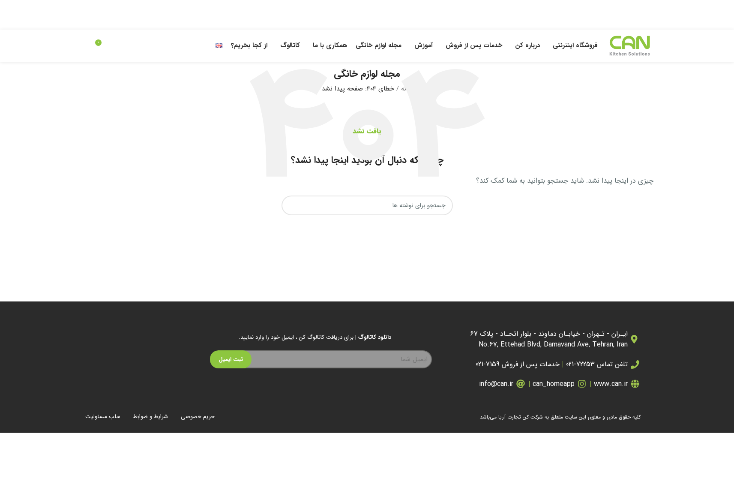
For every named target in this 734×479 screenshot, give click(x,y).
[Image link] (128, 374)
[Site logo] (629, 45)
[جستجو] (84, 45)
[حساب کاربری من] (118, 45)
